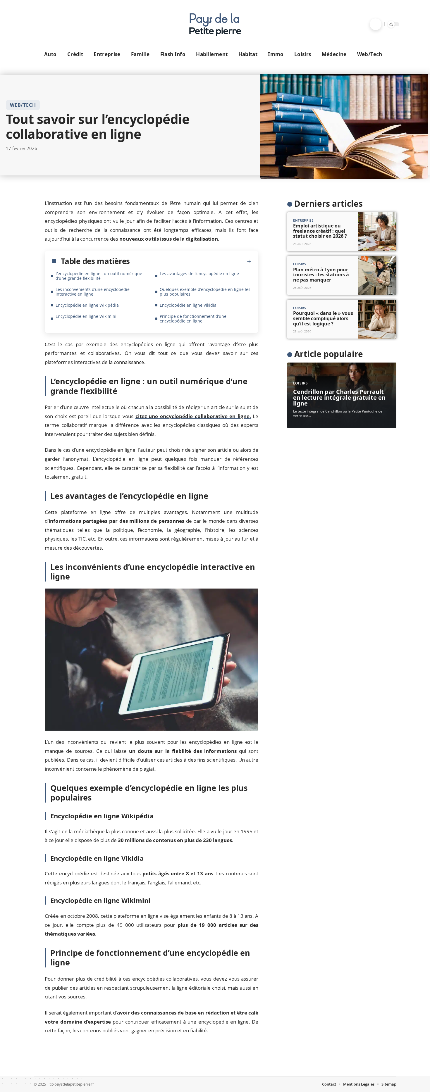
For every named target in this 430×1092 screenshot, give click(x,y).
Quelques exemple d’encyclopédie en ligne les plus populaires (205, 292)
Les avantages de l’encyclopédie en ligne (199, 273)
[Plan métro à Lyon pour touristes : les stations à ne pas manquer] (377, 275)
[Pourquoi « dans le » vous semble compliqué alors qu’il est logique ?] (377, 319)
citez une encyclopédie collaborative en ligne (193, 416)
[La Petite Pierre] (215, 24)
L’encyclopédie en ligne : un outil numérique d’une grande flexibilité (99, 276)
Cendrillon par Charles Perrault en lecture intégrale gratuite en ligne (339, 397)
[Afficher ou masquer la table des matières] (190, 261)
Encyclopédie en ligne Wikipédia (87, 305)
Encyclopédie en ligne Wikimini (86, 316)
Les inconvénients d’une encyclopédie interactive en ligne (93, 292)
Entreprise (303, 220)
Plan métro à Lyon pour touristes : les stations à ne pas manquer (321, 274)
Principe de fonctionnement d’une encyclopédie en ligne (193, 318)
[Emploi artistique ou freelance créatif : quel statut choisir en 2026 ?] (377, 231)
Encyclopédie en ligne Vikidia (188, 305)
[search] (375, 24)
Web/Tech (23, 105)
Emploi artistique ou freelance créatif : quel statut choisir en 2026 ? (320, 230)
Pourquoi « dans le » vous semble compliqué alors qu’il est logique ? (323, 318)
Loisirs (299, 264)
